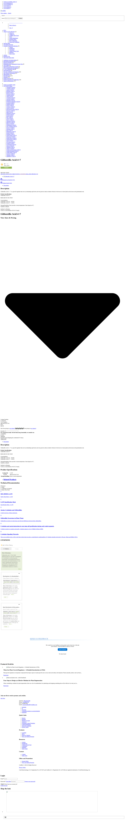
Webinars (11, 52)
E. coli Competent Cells (9, 69)
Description (6, 185)
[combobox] (11, 18)
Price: (2, 424)
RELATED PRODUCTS (32, 174)
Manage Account (26, 720)
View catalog (4, 13)
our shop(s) (12, 428)
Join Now (3, 698)
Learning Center (7, 46)
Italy (9, 117)
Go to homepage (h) (8, 3)
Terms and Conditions (14, 42)
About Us (5, 31)
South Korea (11, 139)
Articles (11, 47)
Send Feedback (62, 649)
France (10, 105)
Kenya (10, 120)
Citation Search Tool (14, 51)
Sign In (23, 718)
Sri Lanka (10, 142)
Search (3, 18)
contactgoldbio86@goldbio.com (29, 704)
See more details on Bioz (61, 633)
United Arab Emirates (13, 149)
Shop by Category (26, 735)
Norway (10, 127)
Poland (10, 133)
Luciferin (24, 732)
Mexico (10, 123)
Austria (10, 90)
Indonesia (10, 113)
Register (24, 719)
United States (11, 152)
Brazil (9, 92)
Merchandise (6, 74)
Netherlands (11, 125)
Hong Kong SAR (12, 109)
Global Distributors (13, 38)
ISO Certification (13, 40)
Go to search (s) (7, 5)
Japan (9, 118)
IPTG (4, 30)
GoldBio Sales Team (14, 35)
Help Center (12, 53)
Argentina (10, 87)
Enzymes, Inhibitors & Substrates (11, 71)
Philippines (11, 131)
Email (2, 778)
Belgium (10, 91)
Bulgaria (10, 93)
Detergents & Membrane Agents (11, 66)
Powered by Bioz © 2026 (5, 633)
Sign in (2, 784)
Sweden (10, 143)
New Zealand (11, 126)
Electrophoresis (7, 70)
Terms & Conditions (26, 725)
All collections (11, 31)
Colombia (10, 97)
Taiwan (10, 146)
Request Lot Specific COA (8, 179)
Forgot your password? (30, 781)
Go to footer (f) (6, 8)
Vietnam (10, 155)
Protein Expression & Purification (11, 79)
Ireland (10, 114)
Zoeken (20, 18)
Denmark (10, 100)
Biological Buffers (7, 62)
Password (6, 781)
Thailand (10, 147)
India (9, 112)
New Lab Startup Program (28, 736)
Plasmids (5, 77)
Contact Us (11, 34)
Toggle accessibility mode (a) (10, 1)
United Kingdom (12, 151)
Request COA (6, 56)
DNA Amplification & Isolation (10, 68)
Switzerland (11, 144)
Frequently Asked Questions (28, 723)
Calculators (11, 49)
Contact (24, 754)
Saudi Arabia (11, 135)
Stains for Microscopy (8, 81)
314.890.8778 (26, 702)
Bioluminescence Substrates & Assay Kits (13, 64)
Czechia (10, 99)
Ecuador (10, 103)
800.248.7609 (27, 700)
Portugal (10, 134)
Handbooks (12, 48)
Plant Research (7, 75)
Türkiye (10, 148)
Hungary (10, 110)
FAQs (10, 36)
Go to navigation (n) (8, 4)
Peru (9, 130)
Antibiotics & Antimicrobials (10, 60)
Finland (10, 104)
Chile (9, 96)
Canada (10, 95)
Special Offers (6, 43)
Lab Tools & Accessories (9, 73)
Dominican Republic (13, 101)
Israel (9, 116)
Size (8, 428)
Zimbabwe (11, 156)
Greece (10, 108)
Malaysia (10, 122)
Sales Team (24, 755)
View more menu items (8, 57)
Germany (10, 107)
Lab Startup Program (8, 44)
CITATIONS (23, 174)
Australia (10, 88)
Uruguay (10, 153)
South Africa (11, 138)
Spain (9, 140)
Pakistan (10, 129)
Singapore (10, 136)
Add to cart (3, 439)
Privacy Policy (25, 727)
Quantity (3, 431)
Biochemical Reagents (8, 61)
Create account (4, 785)
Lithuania (10, 121)
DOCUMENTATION (14, 174)
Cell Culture (6, 65)
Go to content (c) (7, 7)
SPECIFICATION (5, 174)
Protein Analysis (7, 78)
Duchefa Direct (12, 39)
